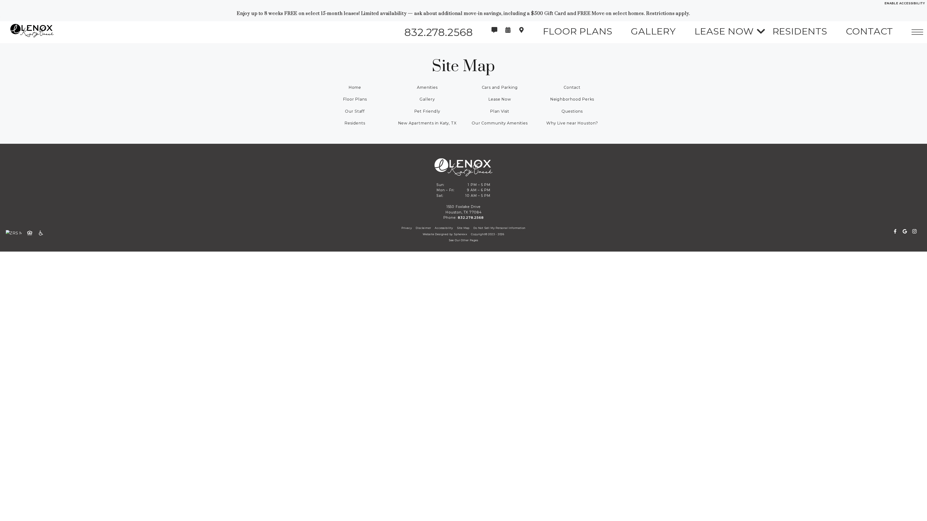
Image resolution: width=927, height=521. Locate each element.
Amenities (427, 87)
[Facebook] (897, 231)
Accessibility (444, 228)
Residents (354, 123)
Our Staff (355, 111)
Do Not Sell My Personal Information (499, 228)
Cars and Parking (500, 87)
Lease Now (499, 99)
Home (355, 87)
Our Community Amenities (499, 123)
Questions (572, 111)
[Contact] (494, 32)
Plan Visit (499, 111)
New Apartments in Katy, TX (427, 123)
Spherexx (460, 234)
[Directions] (521, 32)
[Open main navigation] (917, 32)
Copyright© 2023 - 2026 (487, 234)
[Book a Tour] (508, 32)
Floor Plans (355, 99)
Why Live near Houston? (572, 123)
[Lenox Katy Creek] (30, 32)
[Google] (907, 231)
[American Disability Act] (42, 233)
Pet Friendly (427, 111)
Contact (572, 87)
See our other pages (463, 240)
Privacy (406, 228)
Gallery (427, 99)
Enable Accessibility (905, 3)
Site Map (463, 228)
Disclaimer (423, 228)
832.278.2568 (471, 217)
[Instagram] (914, 231)
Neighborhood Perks (572, 99)
